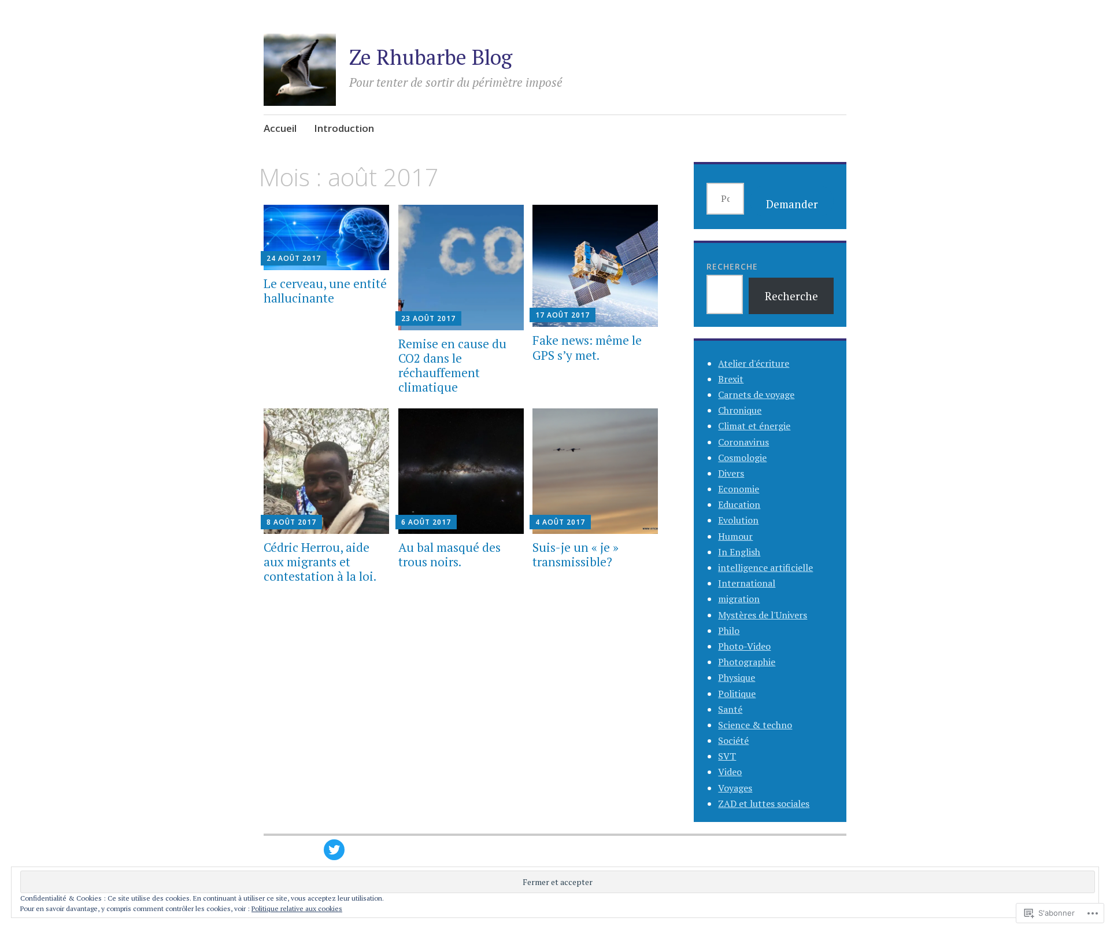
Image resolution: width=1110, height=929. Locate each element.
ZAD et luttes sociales (763, 803)
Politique (737, 693)
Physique (736, 677)
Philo (728, 630)
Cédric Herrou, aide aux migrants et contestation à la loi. (320, 561)
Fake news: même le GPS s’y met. (587, 347)
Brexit (730, 379)
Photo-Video (744, 646)
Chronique (739, 410)
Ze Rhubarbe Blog (430, 57)
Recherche (732, 266)
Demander (792, 204)
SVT (727, 756)
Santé (730, 709)
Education (739, 504)
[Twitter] (334, 849)
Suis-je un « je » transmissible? (575, 554)
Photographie (746, 661)
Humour (735, 536)
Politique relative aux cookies (296, 908)
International (746, 583)
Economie (738, 488)
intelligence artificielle (765, 567)
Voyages (735, 787)
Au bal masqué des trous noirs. (449, 554)
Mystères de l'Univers (762, 615)
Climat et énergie (754, 425)
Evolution (738, 520)
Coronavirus (743, 442)
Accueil (280, 128)
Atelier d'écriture (753, 363)
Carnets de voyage (756, 394)
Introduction (344, 128)
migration (739, 598)
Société (733, 740)
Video (730, 771)
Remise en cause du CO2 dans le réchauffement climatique (452, 366)
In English (739, 551)
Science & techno (755, 724)
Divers (731, 473)
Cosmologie (742, 457)
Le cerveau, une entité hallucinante (325, 290)
